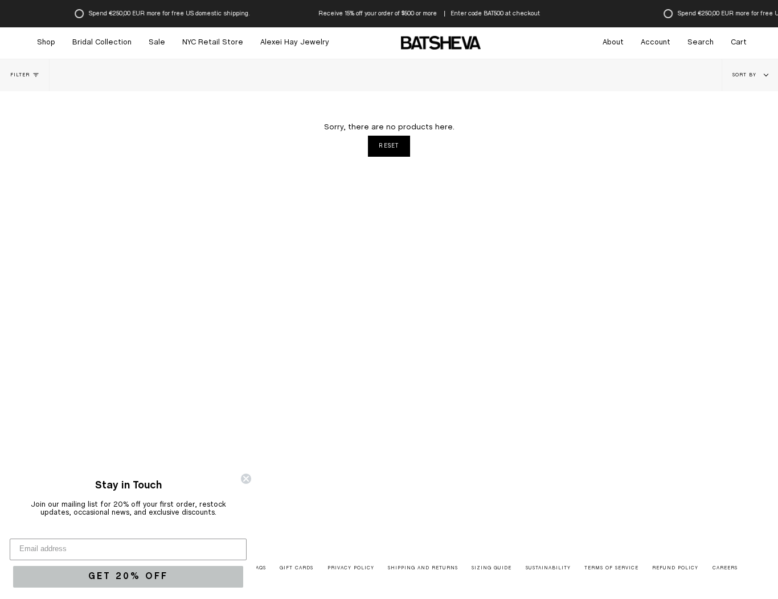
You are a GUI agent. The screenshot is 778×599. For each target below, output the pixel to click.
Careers (725, 568)
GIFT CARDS (296, 568)
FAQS (259, 568)
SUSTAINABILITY (548, 568)
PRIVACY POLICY (350, 568)
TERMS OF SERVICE (611, 568)
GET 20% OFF (128, 576)
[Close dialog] (246, 478)
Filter (20, 75)
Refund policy (675, 568)
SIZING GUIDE (491, 568)
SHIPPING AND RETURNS (423, 568)
